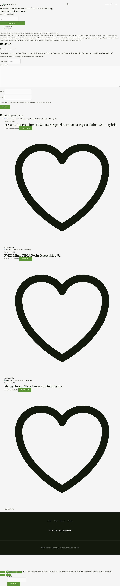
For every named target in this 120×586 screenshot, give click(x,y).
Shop (82, 4)
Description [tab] (8, 26)
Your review (4, 65)
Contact (97, 4)
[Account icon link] (116, 4)
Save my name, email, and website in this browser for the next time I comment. (26, 102)
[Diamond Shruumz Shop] (9, 4)
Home (75, 4)
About (89, 4)
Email (2, 97)
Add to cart (12, 23)
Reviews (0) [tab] (8, 29)
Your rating (4, 61)
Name (2, 91)
